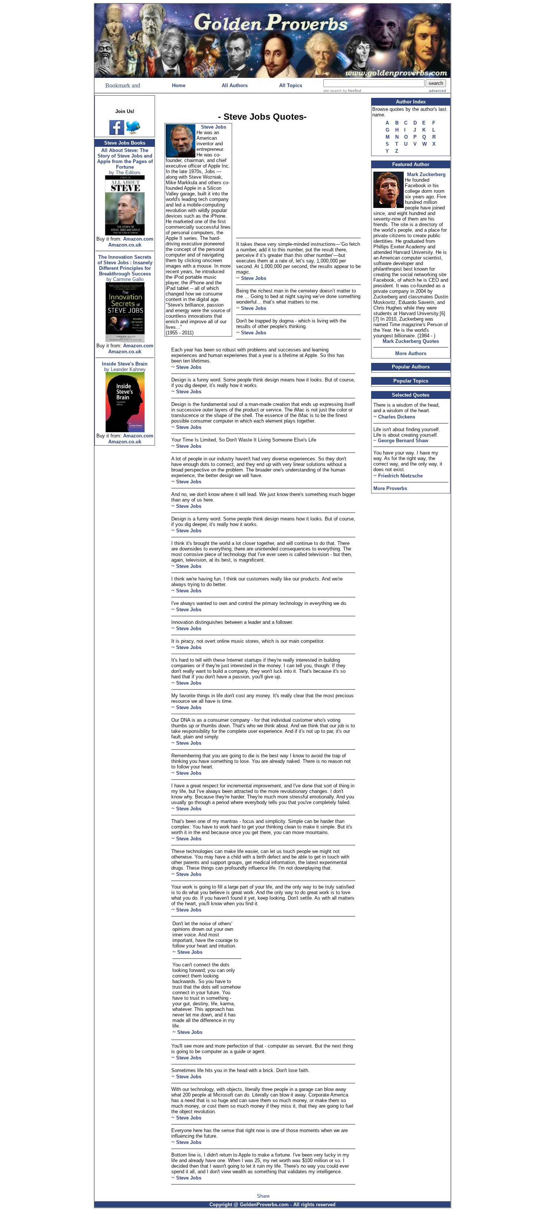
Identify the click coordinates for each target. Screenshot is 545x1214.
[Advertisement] (125, 561)
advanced (437, 91)
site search (332, 91)
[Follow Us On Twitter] (133, 133)
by (351, 91)
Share (263, 1196)
